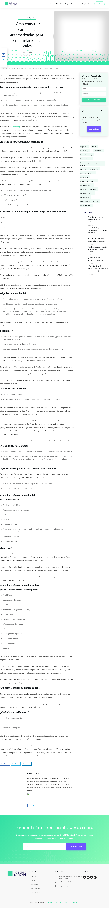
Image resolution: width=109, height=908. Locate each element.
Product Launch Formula (89, 201)
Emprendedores (85, 159)
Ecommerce (98, 151)
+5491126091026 (65, 882)
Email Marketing (86, 155)
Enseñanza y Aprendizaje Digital (89, 164)
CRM (94, 147)
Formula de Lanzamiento (89, 169)
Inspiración (84, 177)
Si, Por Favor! (93, 100)
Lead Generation (86, 185)
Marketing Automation (88, 189)
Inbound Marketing (87, 173)
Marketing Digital (86, 193)
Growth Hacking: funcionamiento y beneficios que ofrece (97, 230)
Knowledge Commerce (88, 181)
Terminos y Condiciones (54, 902)
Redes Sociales (85, 205)
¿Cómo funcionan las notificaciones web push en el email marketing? (98, 268)
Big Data (83, 147)
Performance (84, 197)
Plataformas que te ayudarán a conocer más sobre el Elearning (97, 249)
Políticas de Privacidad (71, 902)
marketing (16, 127)
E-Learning (84, 151)
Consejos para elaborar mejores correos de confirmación (95, 219)
